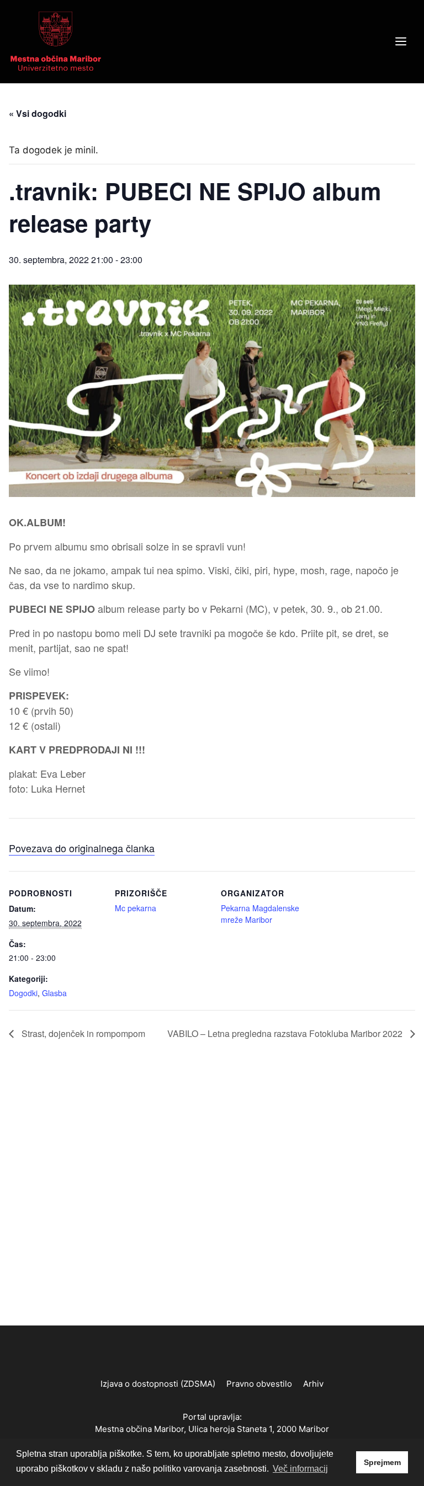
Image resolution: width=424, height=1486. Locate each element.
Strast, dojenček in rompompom (82, 1033)
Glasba (54, 992)
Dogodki (23, 992)
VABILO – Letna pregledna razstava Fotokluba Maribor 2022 (286, 1033)
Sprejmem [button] (382, 1462)
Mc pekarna (135, 907)
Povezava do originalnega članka (82, 848)
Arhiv (313, 1383)
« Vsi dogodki (37, 113)
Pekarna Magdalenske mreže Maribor (260, 913)
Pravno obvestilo (259, 1383)
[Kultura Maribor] (56, 40)
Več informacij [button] (300, 1468)
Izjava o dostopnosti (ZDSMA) (157, 1383)
